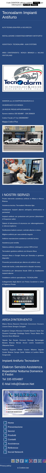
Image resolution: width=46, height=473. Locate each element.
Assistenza (6, 205)
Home (11, 423)
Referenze (13, 448)
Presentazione (15, 427)
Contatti (12, 439)
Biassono (16, 324)
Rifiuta (34, 5)
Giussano (40, 324)
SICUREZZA (27, 27)
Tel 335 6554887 (12, 379)
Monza (41, 199)
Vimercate (23, 324)
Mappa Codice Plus (10, 122)
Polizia (27, 282)
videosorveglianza (10, 226)
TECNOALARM (32, 277)
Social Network (15, 452)
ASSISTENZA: (7, 44)
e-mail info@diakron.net (18, 383)
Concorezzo (32, 324)
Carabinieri (34, 282)
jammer (32, 216)
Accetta (27, 5)
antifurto (26, 199)
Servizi (11, 431)
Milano (34, 199)
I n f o (36, 3)
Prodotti (12, 435)
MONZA (23, 53)
